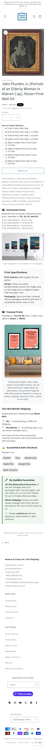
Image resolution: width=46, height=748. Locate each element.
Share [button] (6, 542)
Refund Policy (10, 606)
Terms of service (23, 742)
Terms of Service (12, 612)
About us (9, 663)
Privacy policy (11, 742)
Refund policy (37, 739)
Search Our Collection (14, 668)
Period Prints (13, 739)
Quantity (5, 112)
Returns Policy (11, 645)
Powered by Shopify (24, 739)
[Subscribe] (36, 685)
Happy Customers (12, 657)
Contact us (9, 618)
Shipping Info (10, 651)
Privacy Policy (10, 600)
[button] (5, 16)
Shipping (14, 108)
